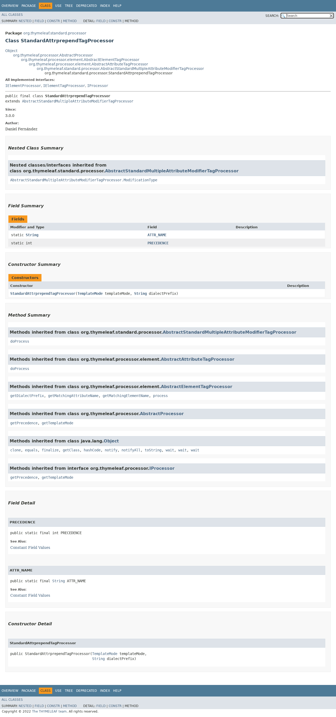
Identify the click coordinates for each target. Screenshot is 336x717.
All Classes (12, 15)
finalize (50, 450)
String (32, 235)
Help (117, 6)
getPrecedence (24, 423)
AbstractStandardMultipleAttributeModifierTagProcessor (77, 101)
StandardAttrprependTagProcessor (42, 293)
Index (105, 6)
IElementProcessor (23, 86)
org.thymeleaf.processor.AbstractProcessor (53, 55)
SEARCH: (272, 16)
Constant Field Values (30, 547)
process (160, 396)
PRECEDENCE (158, 243)
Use (58, 6)
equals (31, 450)
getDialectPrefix (27, 396)
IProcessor (97, 86)
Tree (69, 6)
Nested (25, 21)
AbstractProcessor (162, 413)
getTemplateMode (57, 423)
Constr (53, 21)
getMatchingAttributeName (73, 396)
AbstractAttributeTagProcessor (197, 359)
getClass (71, 450)
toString (153, 450)
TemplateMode (90, 293)
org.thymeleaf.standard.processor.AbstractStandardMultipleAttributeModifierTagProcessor (120, 68)
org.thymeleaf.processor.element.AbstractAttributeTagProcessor (88, 64)
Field (39, 21)
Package (29, 6)
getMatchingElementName (126, 396)
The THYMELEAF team (49, 711)
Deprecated (86, 6)
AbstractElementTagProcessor (196, 386)
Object (11, 51)
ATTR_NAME (157, 235)
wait (170, 450)
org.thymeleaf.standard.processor (54, 33)
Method (70, 21)
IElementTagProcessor (64, 86)
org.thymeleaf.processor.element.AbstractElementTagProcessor (80, 60)
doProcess (19, 341)
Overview (10, 6)
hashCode (92, 450)
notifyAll (131, 450)
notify (111, 450)
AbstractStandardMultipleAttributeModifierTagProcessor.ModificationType (83, 180)
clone (15, 450)
